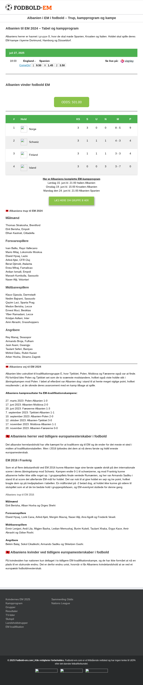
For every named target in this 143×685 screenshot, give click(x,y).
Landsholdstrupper (17, 622)
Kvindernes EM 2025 (18, 599)
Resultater (12, 611)
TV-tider (10, 614)
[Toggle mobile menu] (135, 7)
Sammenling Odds (62, 599)
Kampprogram (14, 603)
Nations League (60, 603)
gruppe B (44, 36)
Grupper (10, 607)
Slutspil (10, 618)
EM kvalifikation (15, 626)
